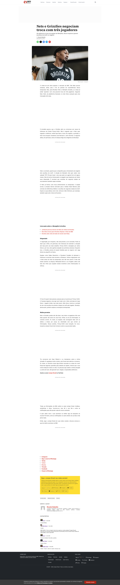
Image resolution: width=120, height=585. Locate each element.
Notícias (42, 2)
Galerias (60, 2)
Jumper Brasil (52, 373)
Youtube (70, 487)
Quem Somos (66, 559)
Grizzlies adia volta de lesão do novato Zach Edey (56, 233)
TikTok (59, 491)
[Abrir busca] (95, 2)
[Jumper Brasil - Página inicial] (27, 2)
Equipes (65, 2)
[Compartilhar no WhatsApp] (38, 42)
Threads (65, 491)
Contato (50, 562)
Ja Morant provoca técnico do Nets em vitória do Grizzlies (58, 229)
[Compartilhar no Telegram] (47, 42)
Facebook (52, 491)
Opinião (54, 2)
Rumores (48, 2)
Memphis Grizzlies (51, 498)
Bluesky (44, 465)
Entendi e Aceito (90, 582)
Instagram (63, 487)
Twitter (44, 463)
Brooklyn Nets (43, 498)
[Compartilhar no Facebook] (44, 42)
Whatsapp (56, 487)
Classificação (73, 2)
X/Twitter (45, 491)
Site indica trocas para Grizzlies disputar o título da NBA (57, 231)
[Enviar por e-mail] (50, 42)
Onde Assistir (81, 2)
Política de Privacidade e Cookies (44, 583)
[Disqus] (60, 534)
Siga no (43, 487)
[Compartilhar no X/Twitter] (41, 42)
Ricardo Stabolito (41, 37)
